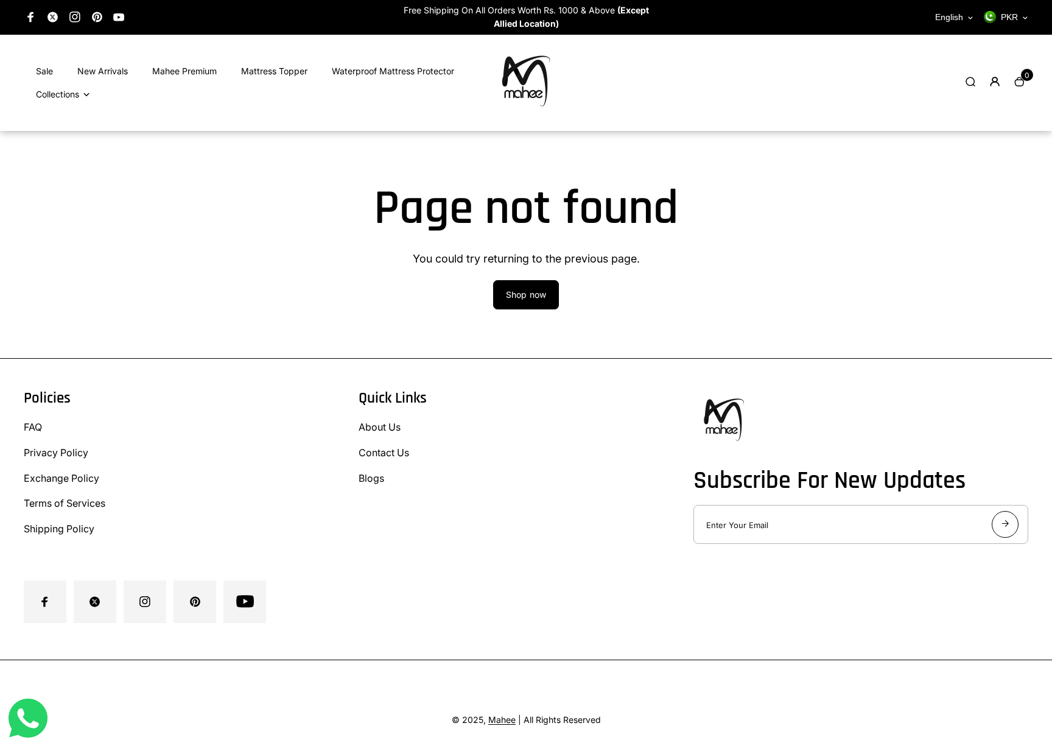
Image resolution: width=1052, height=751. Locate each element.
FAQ (33, 427)
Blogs (371, 478)
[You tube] (118, 17)
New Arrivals (102, 71)
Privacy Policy (56, 452)
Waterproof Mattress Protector (393, 71)
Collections (57, 94)
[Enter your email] (1005, 524)
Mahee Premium (184, 71)
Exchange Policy (61, 478)
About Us (380, 427)
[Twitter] (53, 17)
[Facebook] (31, 17)
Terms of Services (64, 503)
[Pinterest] (96, 17)
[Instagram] (75, 17)
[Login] (995, 81)
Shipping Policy (59, 529)
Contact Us (384, 452)
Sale (44, 71)
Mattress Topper (274, 71)
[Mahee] (526, 114)
